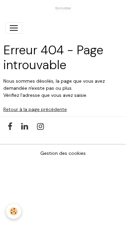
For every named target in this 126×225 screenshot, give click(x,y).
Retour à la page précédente (35, 109)
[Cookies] (13, 211)
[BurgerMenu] (13, 28)
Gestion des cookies (63, 153)
